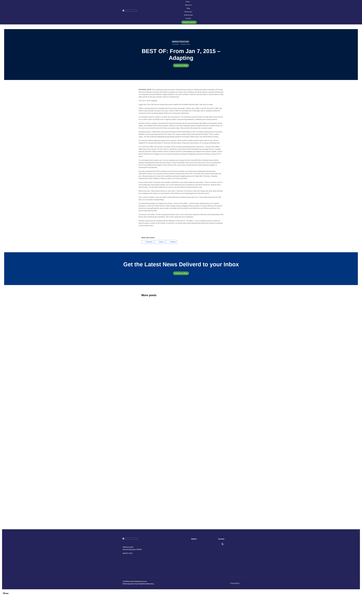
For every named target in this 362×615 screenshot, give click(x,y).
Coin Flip (146, 390)
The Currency (191, 329)
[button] (147, 242)
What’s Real (190, 482)
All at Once (190, 422)
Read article (144, 355)
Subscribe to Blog (181, 65)
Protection (147, 482)
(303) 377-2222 (127, 553)
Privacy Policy (234, 583)
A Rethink (146, 330)
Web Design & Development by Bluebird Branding (138, 584)
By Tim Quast (175, 44)
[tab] (181, 65)
